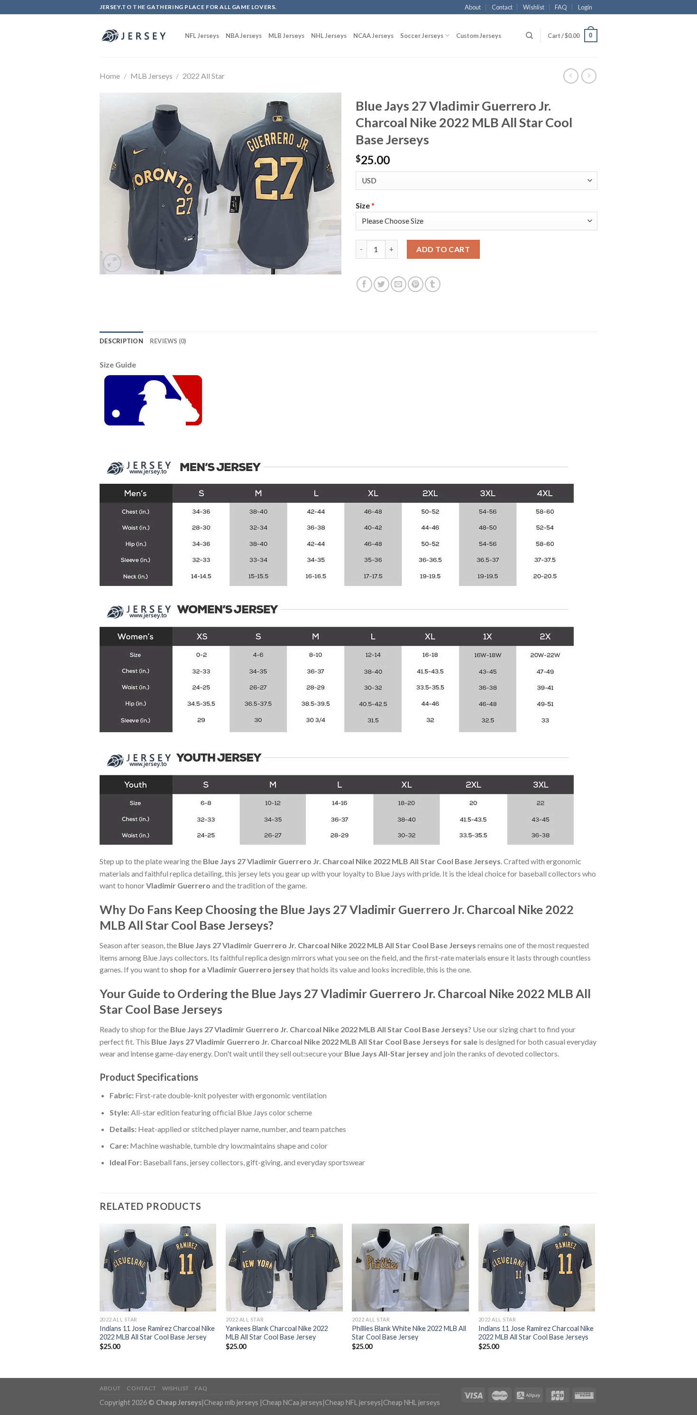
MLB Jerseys (286, 35)
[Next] (594, 1300)
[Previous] (100, 1300)
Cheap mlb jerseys (231, 1402)
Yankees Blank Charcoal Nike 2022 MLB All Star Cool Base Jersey (277, 1332)
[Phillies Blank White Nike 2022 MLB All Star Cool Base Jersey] (410, 1267)
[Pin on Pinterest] (415, 284)
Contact (502, 7)
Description (121, 341)
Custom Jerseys (478, 35)
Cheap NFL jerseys (353, 1402)
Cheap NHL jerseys (411, 1402)
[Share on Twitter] (381, 284)
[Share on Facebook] (364, 284)
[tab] (121, 340)
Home (110, 75)
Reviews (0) (168, 341)
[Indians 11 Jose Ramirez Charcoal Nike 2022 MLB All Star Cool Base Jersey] (158, 1267)
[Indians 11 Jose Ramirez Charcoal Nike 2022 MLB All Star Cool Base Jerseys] (537, 1267)
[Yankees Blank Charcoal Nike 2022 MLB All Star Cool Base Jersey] (284, 1267)
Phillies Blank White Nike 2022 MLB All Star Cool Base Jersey (409, 1332)
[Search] (529, 36)
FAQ (561, 7)
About (473, 7)
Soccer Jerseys (421, 35)
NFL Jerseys (202, 35)
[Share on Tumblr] (432, 284)
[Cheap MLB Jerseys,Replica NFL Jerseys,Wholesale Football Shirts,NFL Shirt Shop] (135, 35)
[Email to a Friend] (398, 284)
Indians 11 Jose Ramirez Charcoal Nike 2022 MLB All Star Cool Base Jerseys (536, 1332)
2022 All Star (204, 75)
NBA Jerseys (244, 35)
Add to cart (443, 249)
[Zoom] (112, 263)
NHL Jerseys (329, 35)
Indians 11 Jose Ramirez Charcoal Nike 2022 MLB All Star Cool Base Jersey (157, 1332)
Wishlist (533, 7)
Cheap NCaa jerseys (292, 1402)
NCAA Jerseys (373, 35)
